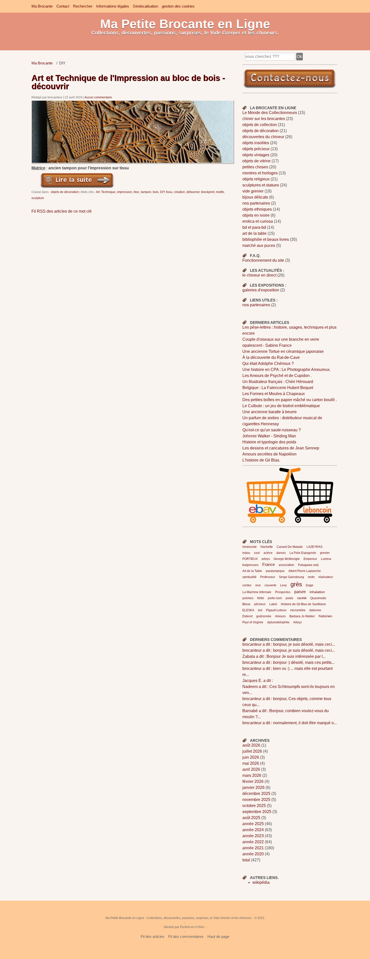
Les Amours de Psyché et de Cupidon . (277, 375)
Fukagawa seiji (308, 565)
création (179, 192)
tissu (169, 192)
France (268, 564)
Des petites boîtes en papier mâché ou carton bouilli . (289, 400)
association (286, 565)
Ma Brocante (42, 6)
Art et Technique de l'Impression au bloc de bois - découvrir (128, 82)
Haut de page (218, 936)
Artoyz (297, 622)
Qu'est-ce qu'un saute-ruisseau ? (271, 430)
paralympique (275, 571)
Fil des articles (152, 936)
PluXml (185, 927)
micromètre (298, 610)
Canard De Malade (290, 547)
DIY (162, 192)
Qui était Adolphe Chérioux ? (268, 363)
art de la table (254, 233)
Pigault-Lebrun (276, 610)
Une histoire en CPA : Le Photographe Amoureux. (286, 369)
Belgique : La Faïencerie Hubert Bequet (277, 388)
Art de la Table (252, 571)
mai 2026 (250, 763)
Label (273, 604)
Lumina (326, 559)
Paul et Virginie (252, 622)
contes (246, 585)
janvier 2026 (253, 787)
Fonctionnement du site (263, 260)
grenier (325, 553)
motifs (220, 192)
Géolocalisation (145, 6)
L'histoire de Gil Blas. (261, 460)
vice (258, 585)
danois (281, 553)
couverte (270, 585)
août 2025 (251, 818)
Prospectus (282, 592)
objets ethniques (257, 209)
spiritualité (249, 577)
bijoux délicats (255, 197)
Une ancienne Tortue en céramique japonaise (283, 351)
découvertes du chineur (263, 137)
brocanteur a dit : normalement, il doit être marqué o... (289, 723)
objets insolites (255, 143)
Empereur (310, 559)
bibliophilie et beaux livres (265, 239)
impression (124, 192)
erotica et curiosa (257, 221)
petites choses (255, 167)
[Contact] (289, 88)
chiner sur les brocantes (263, 119)
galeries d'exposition (260, 290)
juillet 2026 (252, 751)
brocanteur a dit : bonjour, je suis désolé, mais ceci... (288, 644)
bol (260, 610)
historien (325, 616)
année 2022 (253, 842)
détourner (193, 192)
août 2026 (251, 745)
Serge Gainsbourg (291, 577)
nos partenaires (256, 203)
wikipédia (261, 882)
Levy (283, 585)
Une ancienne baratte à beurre (269, 412)
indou (246, 553)
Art (98, 192)
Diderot (247, 616)
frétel (260, 598)
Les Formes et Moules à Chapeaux (273, 394)
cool (257, 553)
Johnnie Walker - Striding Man (269, 436)
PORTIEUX (250, 559)
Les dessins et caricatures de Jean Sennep (280, 448)
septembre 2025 (256, 812)
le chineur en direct (259, 275)
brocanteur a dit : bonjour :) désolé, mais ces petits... (288, 662)
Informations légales (112, 6)
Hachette (267, 547)
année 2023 (253, 836)
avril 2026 (251, 769)
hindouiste (249, 547)
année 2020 (253, 854)
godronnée (263, 616)
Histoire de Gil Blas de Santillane (303, 604)
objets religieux (256, 179)
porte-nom (275, 598)
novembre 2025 (256, 799)
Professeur (267, 577)
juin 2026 (250, 757)
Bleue (246, 604)
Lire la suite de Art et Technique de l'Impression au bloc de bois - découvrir (77, 180)
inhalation (317, 592)
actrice (268, 553)
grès (296, 584)
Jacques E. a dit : (257, 680)
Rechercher (82, 6)
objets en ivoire (256, 215)
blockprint (207, 192)
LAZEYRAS (314, 547)
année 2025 (253, 824)
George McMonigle (287, 559)
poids (289, 598)
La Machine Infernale (256, 592)
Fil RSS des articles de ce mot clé (61, 211)
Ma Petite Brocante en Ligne (185, 24)
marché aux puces (258, 245)
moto (311, 577)
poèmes (247, 598)
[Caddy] (268, 521)
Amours (280, 616)
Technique (108, 192)
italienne (315, 610)
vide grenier (253, 191)
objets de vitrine (256, 161)
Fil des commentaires (186, 936)
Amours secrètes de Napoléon (269, 454)
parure (300, 592)
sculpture (37, 198)
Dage (309, 585)
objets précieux (256, 149)
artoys (266, 559)
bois (156, 192)
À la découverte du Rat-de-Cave (271, 357)
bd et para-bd (254, 227)
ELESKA (248, 610)
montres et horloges (260, 173)
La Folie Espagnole (302, 553)
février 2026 (253, 781)
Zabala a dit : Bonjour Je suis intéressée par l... (284, 656)
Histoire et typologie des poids (269, 442)
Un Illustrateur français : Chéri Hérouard (277, 381)
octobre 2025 (254, 805)
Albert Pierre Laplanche (304, 571)
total (246, 860)
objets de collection (259, 125)
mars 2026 (251, 775)
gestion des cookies (178, 6)
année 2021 (253, 848)
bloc (136, 192)
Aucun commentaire (98, 97)
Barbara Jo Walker (302, 616)
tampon (146, 192)
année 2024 (253, 830)
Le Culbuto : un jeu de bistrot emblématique (281, 406)
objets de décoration (65, 192)
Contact (62, 6)
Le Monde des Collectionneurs (269, 112)
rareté (302, 598)
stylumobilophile (278, 622)
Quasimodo (318, 598)
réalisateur (325, 577)
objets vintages (255, 155)
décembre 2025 (256, 793)
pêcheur (260, 604)
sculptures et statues (260, 185)
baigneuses (250, 565)
